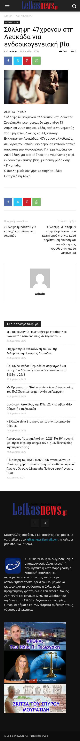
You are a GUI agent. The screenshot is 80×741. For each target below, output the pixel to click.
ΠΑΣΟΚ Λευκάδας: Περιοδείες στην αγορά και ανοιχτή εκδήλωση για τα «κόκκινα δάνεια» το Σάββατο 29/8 (37, 370)
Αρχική (8, 15)
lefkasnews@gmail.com (42, 539)
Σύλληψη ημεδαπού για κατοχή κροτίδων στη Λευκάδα (20, 231)
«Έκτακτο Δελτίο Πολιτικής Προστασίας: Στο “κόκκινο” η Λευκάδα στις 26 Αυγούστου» (37, 334)
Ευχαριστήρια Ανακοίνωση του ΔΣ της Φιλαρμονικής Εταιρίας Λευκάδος (32, 351)
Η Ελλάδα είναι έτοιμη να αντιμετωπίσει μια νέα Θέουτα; (38, 423)
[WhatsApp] (36, 61)
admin (13, 51)
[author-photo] (40, 288)
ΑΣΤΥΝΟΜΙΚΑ (24, 15)
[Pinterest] (27, 61)
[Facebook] (8, 61)
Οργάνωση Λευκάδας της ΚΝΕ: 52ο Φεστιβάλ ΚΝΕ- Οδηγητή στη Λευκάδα (39, 406)
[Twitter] (18, 61)
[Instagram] (45, 523)
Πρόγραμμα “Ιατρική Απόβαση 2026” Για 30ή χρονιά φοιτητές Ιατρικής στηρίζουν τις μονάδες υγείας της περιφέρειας (40, 443)
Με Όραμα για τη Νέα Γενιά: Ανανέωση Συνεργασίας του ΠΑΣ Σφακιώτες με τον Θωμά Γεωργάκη (40, 389)
